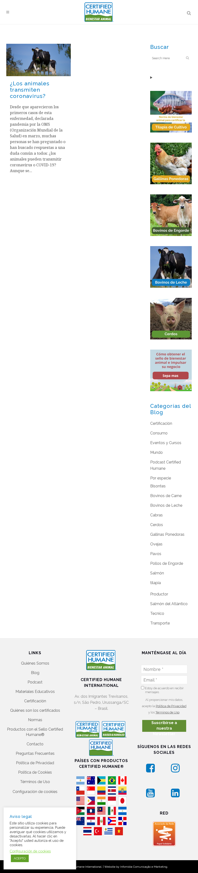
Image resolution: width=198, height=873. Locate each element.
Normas (35, 720)
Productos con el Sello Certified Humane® (35, 732)
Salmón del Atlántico (169, 604)
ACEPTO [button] (20, 858)
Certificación (161, 423)
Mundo (156, 452)
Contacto (35, 744)
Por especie (160, 478)
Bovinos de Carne (166, 495)
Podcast (35, 682)
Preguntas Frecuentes (35, 753)
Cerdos (156, 524)
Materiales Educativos (35, 691)
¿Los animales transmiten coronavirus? (30, 89)
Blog (35, 672)
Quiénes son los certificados (35, 710)
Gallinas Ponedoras (167, 534)
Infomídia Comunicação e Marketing (143, 866)
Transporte (160, 623)
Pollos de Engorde (166, 563)
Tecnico (157, 613)
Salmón (157, 573)
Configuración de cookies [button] (35, 791)
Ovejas (156, 544)
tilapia (155, 582)
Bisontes (158, 486)
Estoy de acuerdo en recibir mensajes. (164, 690)
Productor (159, 594)
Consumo (159, 433)
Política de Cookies (35, 772)
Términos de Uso (35, 781)
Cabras (156, 515)
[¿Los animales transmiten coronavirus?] (38, 60)
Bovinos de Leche (166, 505)
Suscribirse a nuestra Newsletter (164, 726)
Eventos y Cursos (165, 442)
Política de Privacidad (35, 763)
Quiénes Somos (35, 663)
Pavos (155, 553)
